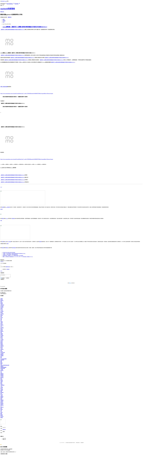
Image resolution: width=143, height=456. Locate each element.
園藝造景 (1, 354)
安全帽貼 (1, 335)
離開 (6, 453)
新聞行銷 (1, 407)
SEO (1, 371)
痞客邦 (7, 266)
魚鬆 (1, 220)
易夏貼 (1, 308)
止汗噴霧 (1, 311)
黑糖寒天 (1, 366)
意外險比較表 (2, 352)
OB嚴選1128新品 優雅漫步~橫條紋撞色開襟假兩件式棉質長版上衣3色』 (14, 253)
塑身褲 (1, 415)
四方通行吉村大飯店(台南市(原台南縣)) (9, 252)
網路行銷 (1, 405)
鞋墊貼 (1, 312)
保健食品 (1, 345)
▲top (1, 270)
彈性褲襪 (1, 392)
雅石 (1, 356)
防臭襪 (1, 303)
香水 (1, 411)
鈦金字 (1, 388)
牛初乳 (1, 348)
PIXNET (63, 442)
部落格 (4, 20)
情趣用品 (1, 396)
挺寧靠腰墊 (2, 359)
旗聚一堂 (1, 314)
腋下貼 (1, 309)
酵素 (1, 350)
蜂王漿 (1, 347)
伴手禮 (1, 317)
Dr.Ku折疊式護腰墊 (3, 358)
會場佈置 (1, 375)
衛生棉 (3, 247)
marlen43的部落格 (7, 9)
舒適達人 (7, 247)
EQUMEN (2, 416)
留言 (9, 266)
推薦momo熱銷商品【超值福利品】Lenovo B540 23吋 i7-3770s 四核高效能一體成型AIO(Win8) (18, 256)
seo (0, 406)
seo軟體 (1, 369)
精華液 (1, 409)
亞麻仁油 (1, 346)
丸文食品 (9, 241)
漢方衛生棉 (14, 247)
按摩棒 (1, 397)
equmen (7, 218)
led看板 (1, 389)
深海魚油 (1, 349)
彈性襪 (1, 390)
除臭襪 (3, 207)
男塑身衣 (13, 218)
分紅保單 (1, 353)
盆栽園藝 (1, 355)
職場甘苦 (9, 17)
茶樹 (1, 410)
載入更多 (2, 272)
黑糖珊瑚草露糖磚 (3, 367)
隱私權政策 (78, 442)
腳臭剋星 (8, 207)
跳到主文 (2, 11)
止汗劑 (1, 310)
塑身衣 (1, 209)
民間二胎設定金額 (4, 86)
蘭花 (1, 357)
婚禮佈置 (1, 374)
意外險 (1, 351)
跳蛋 (1, 398)
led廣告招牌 (2, 385)
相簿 (3, 19)
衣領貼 (1, 298)
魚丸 (1, 320)
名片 (3, 22)
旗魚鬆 (40, 241)
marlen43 (1, 261)
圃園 (1, 413)
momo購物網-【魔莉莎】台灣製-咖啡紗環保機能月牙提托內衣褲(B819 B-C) (25, 27)
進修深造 (7, 269)
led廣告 (1, 387)
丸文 (5, 241)
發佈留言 (2, 279)
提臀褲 (1, 417)
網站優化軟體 (2, 368)
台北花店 (1, 376)
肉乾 (1, 319)
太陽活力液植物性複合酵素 (4, 365)
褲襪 (1, 391)
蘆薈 (1, 408)
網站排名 (1, 370)
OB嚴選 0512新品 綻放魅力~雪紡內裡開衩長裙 (10, 254)
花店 (1, 372)
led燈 (1, 386)
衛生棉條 (1, 403)
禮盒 (7, 243)
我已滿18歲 (3, 453)
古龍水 (1, 412)
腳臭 (1, 301)
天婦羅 (1, 321)
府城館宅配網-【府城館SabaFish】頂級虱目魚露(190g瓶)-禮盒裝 (13, 255)
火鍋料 (1, 322)
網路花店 (1, 373)
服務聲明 (82, 442)
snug (6, 207)
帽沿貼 (1, 299)
